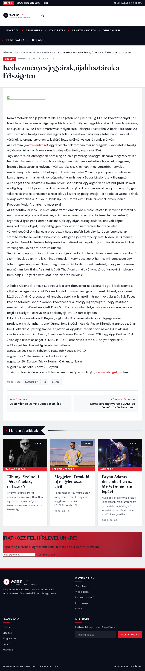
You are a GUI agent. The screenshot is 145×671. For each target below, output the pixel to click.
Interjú (37, 40)
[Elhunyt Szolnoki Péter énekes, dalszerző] (25, 453)
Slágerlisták (9, 638)
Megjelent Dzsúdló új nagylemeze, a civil (71, 481)
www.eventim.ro (36, 145)
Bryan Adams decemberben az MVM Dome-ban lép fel (117, 484)
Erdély (46, 52)
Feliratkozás (46, 554)
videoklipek (112, 30)
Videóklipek (82, 591)
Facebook (31, 382)
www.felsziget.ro (109, 372)
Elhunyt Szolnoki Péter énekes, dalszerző (23, 481)
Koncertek (57, 30)
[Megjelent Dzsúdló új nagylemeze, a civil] (72, 453)
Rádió (6, 644)
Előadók (7, 632)
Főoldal (12, 30)
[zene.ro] (19, 15)
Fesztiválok (15, 40)
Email (55, 382)
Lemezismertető (84, 30)
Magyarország (15, 469)
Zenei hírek (34, 30)
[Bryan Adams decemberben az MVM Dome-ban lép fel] (120, 453)
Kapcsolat (8, 649)
